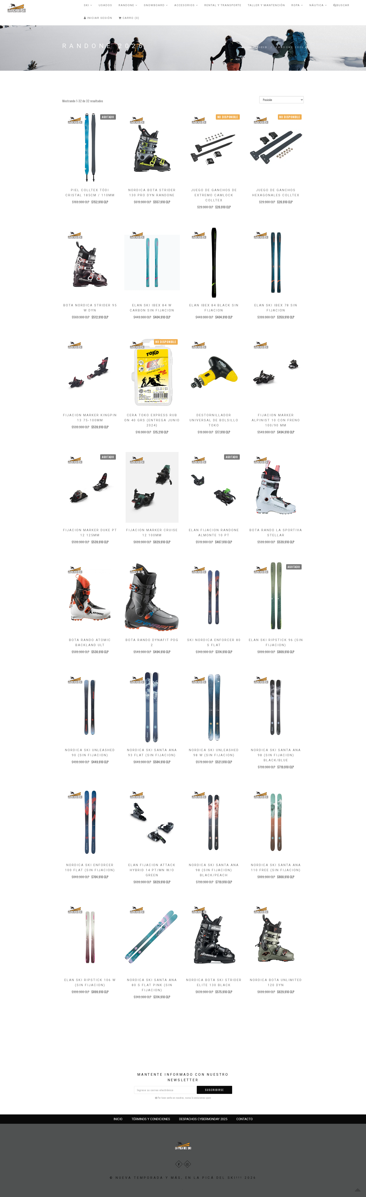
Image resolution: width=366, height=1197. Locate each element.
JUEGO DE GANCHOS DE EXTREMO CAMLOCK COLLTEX (214, 195)
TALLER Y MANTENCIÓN (266, 5)
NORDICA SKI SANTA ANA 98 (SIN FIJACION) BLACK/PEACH (214, 870)
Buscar (342, 5)
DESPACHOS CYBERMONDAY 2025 (203, 1119)
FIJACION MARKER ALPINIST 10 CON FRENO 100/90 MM (276, 420)
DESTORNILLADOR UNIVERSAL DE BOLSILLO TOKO (214, 420)
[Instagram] (187, 1164)
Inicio (261, 47)
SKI (87, 5)
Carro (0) (130, 17)
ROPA (296, 5)
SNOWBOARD (155, 5)
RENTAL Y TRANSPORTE (222, 5)
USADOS (105, 5)
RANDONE (127, 5)
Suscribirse (214, 1090)
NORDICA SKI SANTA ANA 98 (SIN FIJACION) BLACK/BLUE (276, 755)
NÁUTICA (317, 5)
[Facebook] (179, 1164)
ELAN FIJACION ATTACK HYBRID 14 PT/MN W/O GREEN (152, 870)
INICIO (118, 1119)
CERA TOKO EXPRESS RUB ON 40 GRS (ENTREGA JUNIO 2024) (152, 420)
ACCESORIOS (185, 5)
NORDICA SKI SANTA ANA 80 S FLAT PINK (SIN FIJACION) (152, 985)
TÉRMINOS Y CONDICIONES (151, 1119)
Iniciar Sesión (99, 17)
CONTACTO (244, 1119)
